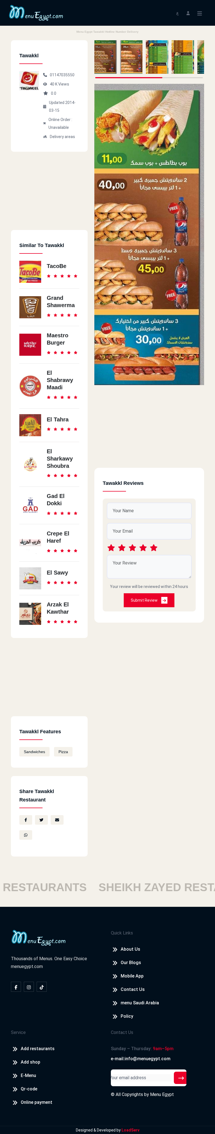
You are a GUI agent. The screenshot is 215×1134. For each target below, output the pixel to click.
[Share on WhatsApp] (25, 835)
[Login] (188, 12)
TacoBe (56, 266)
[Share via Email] (57, 820)
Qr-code (29, 1089)
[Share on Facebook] (25, 820)
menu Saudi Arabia (140, 1002)
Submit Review (144, 600)
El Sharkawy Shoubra (60, 458)
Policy (127, 1016)
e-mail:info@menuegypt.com (140, 1058)
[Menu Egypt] (36, 12)
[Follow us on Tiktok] (42, 987)
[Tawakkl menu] (105, 57)
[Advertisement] (49, 195)
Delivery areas (62, 136)
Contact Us (133, 989)
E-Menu (28, 1075)
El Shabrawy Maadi (60, 380)
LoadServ (130, 1130)
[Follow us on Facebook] (16, 987)
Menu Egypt (162, 1094)
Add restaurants (38, 1048)
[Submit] (181, 1078)
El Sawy (57, 573)
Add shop (30, 1062)
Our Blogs (131, 962)
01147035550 (62, 75)
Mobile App (132, 976)
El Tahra (58, 419)
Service (18, 1032)
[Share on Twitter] (41, 820)
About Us (130, 949)
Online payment (36, 1102)
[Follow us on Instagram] (29, 987)
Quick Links (122, 933)
